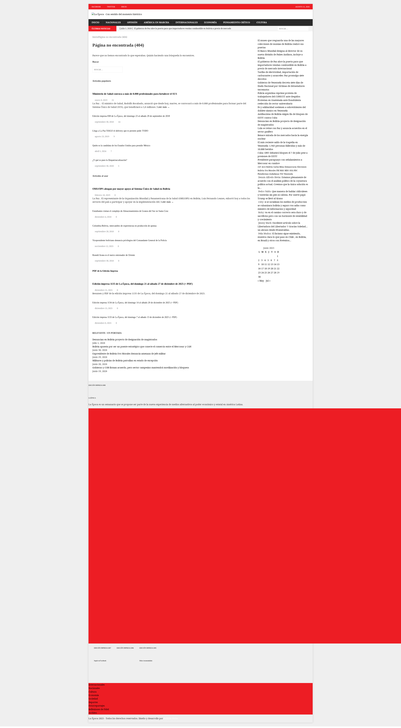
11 (265, 264)
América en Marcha (156, 22)
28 (275, 272)
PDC (295, 170)
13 (272, 264)
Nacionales (113, 22)
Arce (264, 167)
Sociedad (93, 698)
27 (272, 272)
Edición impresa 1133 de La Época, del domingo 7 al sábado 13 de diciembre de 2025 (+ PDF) (134, 317)
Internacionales (187, 22)
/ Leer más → (163, 107)
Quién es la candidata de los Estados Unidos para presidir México (121, 145)
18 (265, 268)
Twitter (111, 6)
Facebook (96, 6)
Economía (210, 22)
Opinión (132, 22)
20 (272, 268)
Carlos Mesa (278, 167)
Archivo (93, 712)
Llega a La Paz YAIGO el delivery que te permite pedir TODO (120, 131)
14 (119, 121)
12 (269, 264)
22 (278, 268)
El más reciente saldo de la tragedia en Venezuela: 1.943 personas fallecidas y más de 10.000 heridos (281, 146)
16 (259, 268)
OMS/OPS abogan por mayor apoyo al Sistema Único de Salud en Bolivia (131, 188)
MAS (282, 170)
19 (269, 268)
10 (262, 264)
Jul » (268, 280)
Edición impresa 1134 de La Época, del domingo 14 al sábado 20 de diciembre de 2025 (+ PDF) (135, 302)
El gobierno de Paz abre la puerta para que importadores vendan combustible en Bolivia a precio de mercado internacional (282, 65)
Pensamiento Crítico (236, 22)
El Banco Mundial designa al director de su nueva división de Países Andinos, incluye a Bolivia (280, 54)
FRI (277, 170)
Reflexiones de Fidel (99, 709)
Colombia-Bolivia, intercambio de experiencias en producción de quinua (124, 226)
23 (259, 272)
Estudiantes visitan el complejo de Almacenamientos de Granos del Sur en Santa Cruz (130, 211)
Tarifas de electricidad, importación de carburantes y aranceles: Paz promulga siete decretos (281, 76)
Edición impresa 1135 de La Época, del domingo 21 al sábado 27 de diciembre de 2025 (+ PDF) (142, 283)
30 (259, 276)
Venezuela (288, 174)
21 (113, 100)
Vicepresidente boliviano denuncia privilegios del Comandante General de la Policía (129, 240)
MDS (287, 170)
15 (278, 264)
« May (261, 280)
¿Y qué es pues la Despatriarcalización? (109, 160)
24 (262, 272)
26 (269, 272)
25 (265, 272)
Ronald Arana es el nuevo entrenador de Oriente (113, 255)
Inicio (124, 6)
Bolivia (269, 167)
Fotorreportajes (97, 705)
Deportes (93, 702)
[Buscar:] (293, 28)
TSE (281, 174)
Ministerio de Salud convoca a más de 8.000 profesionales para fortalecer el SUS (134, 93)
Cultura (261, 22)
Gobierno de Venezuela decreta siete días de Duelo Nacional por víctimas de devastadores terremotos (281, 86)
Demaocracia (291, 167)
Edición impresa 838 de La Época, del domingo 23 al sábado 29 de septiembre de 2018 (131, 116)
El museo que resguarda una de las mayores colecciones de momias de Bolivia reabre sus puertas (281, 44)
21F (259, 167)
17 (262, 268)
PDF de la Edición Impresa (105, 271)
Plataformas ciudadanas (268, 174)
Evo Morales (270, 170)
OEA (291, 170)
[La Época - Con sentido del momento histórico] (124, 14)
